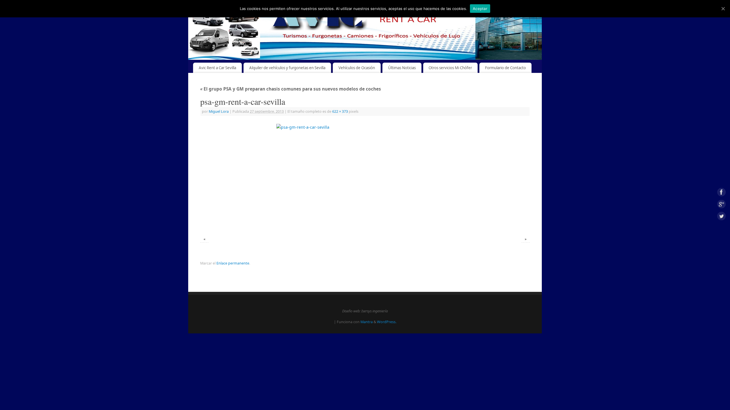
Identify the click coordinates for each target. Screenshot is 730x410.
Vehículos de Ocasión (356, 67)
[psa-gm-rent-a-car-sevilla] (365, 177)
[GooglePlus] (721, 205)
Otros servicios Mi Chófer (450, 67)
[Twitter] (721, 217)
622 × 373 (340, 111)
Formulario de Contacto (505, 67)
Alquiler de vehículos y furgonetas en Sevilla (287, 67)
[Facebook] (721, 193)
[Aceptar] (723, 8)
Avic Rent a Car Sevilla (217, 67)
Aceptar (480, 8)
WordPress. (386, 321)
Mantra (366, 321)
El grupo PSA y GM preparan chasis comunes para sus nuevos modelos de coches (290, 89)
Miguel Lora (219, 111)
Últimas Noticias (402, 67)
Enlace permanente (232, 263)
